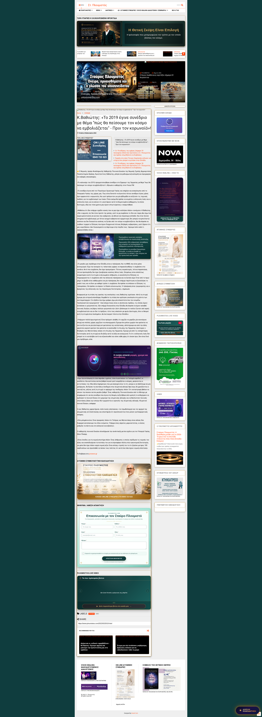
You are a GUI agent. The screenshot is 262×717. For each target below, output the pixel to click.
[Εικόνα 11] (173, 214)
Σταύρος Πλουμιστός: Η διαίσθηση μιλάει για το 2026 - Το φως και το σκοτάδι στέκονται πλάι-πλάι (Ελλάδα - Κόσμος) (169, 436)
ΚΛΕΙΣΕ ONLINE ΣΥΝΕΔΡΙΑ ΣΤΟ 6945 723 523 (114, 497)
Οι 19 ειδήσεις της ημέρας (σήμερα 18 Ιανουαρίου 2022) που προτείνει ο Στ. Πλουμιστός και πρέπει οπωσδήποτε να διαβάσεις (131, 165)
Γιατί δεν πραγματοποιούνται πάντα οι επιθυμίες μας (135, 54)
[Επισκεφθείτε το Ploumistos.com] (99, 33)
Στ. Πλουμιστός (97, 5)
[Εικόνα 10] (172, 214)
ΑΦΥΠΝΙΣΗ (109, 10)
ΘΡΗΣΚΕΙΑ (164, 52)
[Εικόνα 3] (166, 214)
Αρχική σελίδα (120, 704)
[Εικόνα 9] (171, 214)
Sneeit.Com (134, 713)
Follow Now (169, 130)
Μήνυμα (83, 540)
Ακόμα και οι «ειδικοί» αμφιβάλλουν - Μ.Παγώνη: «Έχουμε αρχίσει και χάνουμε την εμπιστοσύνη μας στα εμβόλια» (95, 646)
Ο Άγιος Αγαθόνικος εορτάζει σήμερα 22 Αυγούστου (156, 76)
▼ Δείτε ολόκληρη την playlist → (171, 333)
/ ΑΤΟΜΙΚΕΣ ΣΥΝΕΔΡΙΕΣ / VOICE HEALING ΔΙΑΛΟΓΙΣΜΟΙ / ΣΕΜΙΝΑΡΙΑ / (143, 10)
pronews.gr (93, 454)
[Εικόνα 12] (174, 214)
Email (83, 532)
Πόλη (116, 532)
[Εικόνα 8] (170, 214)
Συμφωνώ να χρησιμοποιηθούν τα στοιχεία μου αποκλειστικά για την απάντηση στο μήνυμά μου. (111, 553)
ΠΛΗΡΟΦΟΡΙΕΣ (85, 10)
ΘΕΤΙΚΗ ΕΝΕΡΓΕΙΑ (137, 52)
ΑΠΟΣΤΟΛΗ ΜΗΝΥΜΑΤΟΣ (114, 558)
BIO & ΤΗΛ (175, 10)
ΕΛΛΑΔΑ (87, 113)
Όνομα (83, 523)
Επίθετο (117, 523)
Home (79, 113)
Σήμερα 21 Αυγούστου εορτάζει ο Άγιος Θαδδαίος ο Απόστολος (171, 54)
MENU (98, 10)
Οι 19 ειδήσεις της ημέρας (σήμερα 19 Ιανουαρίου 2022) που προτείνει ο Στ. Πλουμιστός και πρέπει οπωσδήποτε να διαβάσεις (131, 153)
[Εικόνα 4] (167, 214)
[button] (170, 197)
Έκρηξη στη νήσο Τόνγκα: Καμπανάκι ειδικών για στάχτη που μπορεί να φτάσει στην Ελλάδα (132, 159)
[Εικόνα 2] (165, 214)
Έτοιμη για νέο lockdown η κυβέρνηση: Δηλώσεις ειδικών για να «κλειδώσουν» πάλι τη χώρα (132, 648)
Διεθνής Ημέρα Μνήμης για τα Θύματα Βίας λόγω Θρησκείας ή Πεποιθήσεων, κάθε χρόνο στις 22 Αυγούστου (99, 52)
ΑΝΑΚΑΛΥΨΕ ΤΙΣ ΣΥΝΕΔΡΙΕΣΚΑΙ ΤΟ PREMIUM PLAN (169, 218)
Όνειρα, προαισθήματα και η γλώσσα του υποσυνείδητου (105, 95)
